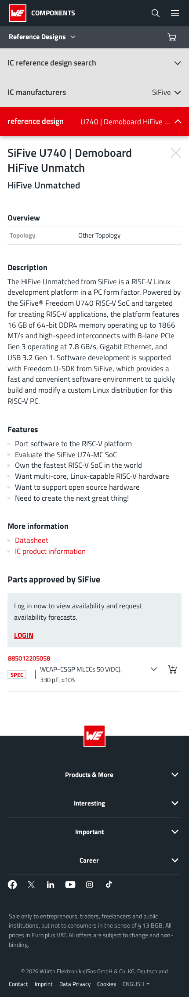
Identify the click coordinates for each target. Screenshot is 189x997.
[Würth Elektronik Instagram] (89, 884)
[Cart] (173, 37)
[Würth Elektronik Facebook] (12, 884)
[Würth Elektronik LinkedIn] (51, 884)
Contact (18, 983)
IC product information (50, 550)
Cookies (106, 983)
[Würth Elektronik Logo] (20, 13)
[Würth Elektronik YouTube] (70, 884)
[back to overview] (175, 152)
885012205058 (29, 658)
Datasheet (31, 540)
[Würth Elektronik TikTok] (109, 884)
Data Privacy (75, 983)
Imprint (44, 983)
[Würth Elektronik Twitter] (31, 884)
